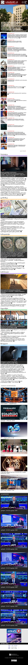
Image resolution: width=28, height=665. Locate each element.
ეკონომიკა (4, 198)
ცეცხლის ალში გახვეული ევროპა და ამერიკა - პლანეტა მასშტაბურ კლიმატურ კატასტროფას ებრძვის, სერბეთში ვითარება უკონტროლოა (12, 366)
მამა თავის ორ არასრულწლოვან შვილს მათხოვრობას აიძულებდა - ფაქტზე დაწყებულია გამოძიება (12, 260)
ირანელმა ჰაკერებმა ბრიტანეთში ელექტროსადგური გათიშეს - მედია (9, 362)
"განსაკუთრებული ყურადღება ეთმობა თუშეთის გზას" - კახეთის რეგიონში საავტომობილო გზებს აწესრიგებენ (13, 333)
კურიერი (2, 512)
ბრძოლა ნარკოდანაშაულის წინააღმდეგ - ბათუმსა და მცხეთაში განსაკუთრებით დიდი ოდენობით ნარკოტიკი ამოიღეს (13, 295)
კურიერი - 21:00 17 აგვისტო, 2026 (9, 606)
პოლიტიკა (4, 154)
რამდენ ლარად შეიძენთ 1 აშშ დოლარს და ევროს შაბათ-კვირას (13, 217)
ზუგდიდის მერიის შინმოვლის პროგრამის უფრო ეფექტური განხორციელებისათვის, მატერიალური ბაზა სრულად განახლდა (13, 340)
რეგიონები (4, 308)
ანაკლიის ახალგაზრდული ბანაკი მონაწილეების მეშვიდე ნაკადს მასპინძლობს (13, 327)
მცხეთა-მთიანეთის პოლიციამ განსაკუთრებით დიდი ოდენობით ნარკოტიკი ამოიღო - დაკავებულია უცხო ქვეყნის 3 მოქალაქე (14, 302)
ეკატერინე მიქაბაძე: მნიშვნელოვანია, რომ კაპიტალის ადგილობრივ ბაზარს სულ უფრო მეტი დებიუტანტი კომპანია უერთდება (13, 228)
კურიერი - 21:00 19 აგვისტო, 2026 (9, 568)
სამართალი (5, 272)
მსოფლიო (4, 344)
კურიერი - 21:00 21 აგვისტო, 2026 (9, 530)
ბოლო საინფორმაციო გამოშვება (15, 635)
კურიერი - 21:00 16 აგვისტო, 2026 (9, 625)
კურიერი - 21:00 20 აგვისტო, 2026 (9, 549)
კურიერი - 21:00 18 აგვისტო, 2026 (9, 587)
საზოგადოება (5, 234)
